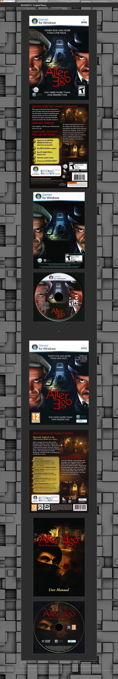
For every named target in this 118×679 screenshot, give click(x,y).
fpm (66, 675)
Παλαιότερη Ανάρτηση (89, 664)
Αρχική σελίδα (58, 664)
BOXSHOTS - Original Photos (33, 5)
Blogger (72, 675)
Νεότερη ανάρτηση (27, 664)
